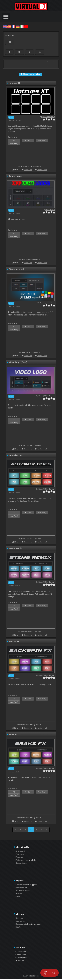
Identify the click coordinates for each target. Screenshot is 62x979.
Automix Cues (15, 455)
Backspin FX (15, 641)
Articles (19, 893)
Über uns (19, 918)
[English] (5, 26)
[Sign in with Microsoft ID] (19, 52)
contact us (20, 921)
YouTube (22, 954)
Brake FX (13, 734)
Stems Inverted (16, 269)
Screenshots (21, 863)
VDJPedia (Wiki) (23, 890)
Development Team (47, 303)
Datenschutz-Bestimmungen (28, 924)
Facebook (21, 951)
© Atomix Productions (31, 976)
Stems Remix (15, 548)
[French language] (13, 26)
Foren (18, 896)
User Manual (21, 888)
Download (20, 851)
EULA (18, 927)
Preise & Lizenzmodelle (26, 860)
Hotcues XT (14, 83)
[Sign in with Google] (39, 52)
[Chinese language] (26, 26)
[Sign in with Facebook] (9, 52)
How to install (42, 170)
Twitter (20, 960)
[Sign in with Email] (9, 42)
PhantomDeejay (48, 117)
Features (19, 857)
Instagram (22, 957)
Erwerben (20, 854)
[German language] (18, 26)
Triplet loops (15, 176)
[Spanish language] (9, 26)
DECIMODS (50, 210)
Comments (28, 170)
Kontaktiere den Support (26, 884)
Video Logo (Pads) (18, 362)
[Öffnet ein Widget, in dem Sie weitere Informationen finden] (49, 973)
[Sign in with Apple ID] (29, 52)
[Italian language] (22, 26)
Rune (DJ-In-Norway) (47, 396)
